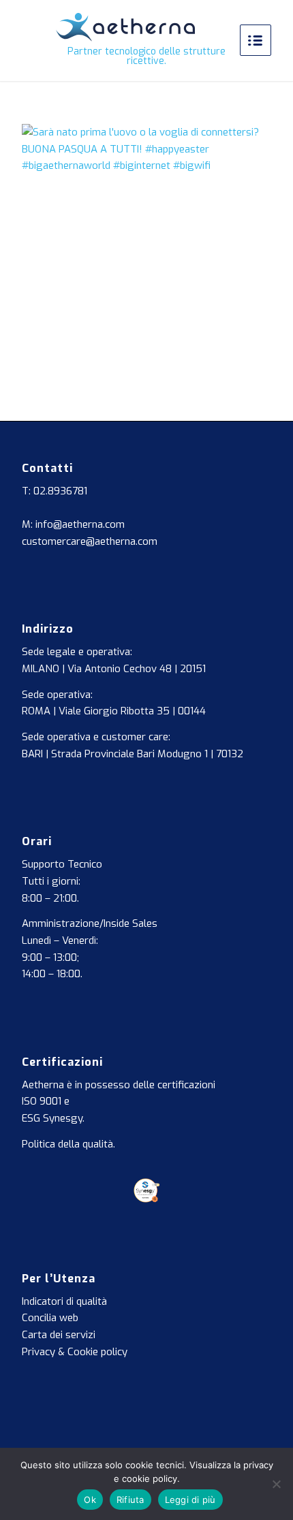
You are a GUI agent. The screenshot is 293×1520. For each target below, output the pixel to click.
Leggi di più (190, 1499)
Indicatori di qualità (64, 1301)
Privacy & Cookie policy (74, 1352)
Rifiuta (130, 1499)
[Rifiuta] (276, 1484)
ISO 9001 (41, 1101)
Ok (90, 1499)
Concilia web (50, 1318)
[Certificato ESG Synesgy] (147, 1199)
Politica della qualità (67, 1144)
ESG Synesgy (52, 1118)
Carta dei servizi (58, 1335)
